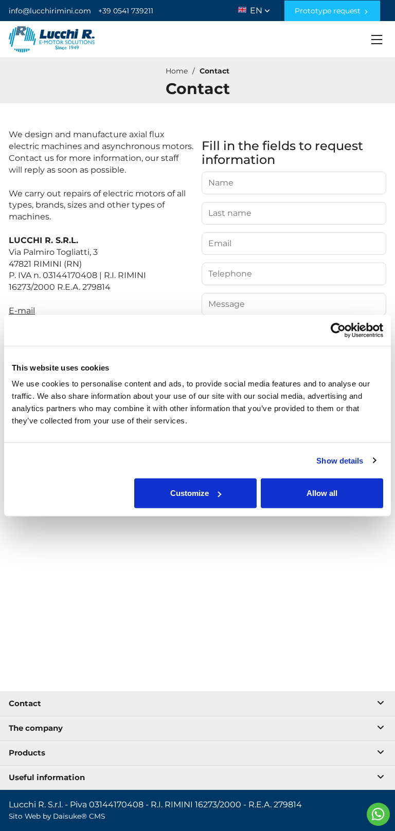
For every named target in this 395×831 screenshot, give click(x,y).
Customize (189, 493)
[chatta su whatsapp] (378, 814)
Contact (214, 71)
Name (221, 183)
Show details (339, 460)
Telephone (230, 274)
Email (219, 243)
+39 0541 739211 (125, 10)
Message (226, 304)
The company (36, 728)
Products (27, 753)
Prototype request (329, 10)
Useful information (47, 777)
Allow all (322, 493)
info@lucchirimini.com (50, 10)
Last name (230, 213)
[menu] (377, 39)
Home (177, 71)
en (257, 8)
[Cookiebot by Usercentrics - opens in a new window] (338, 330)
